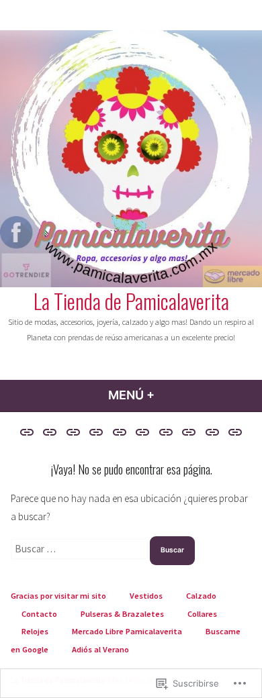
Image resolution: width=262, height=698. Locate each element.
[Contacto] (96, 432)
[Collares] (143, 432)
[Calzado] (73, 432)
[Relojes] (166, 432)
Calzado (201, 596)
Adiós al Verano (100, 649)
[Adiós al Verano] (233, 432)
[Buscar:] (80, 548)
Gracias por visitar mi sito (58, 596)
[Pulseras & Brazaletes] (119, 432)
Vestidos (146, 596)
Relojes (34, 631)
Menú (166, 395)
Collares (202, 614)
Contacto (39, 614)
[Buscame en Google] (212, 432)
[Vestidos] (50, 432)
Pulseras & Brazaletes (122, 614)
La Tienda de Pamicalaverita (131, 300)
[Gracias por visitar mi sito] (28, 432)
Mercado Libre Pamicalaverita (127, 631)
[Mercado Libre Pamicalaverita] (189, 432)
